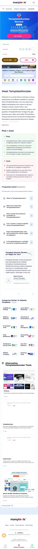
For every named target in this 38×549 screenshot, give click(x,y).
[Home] (4, 9)
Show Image (19, 78)
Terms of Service (19, 525)
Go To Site (19, 36)
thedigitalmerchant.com (21, 283)
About (7, 525)
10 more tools (6, 505)
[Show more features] (33, 49)
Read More (5, 125)
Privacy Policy (29, 525)
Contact (12, 525)
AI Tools (25, 2)
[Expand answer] (31, 198)
